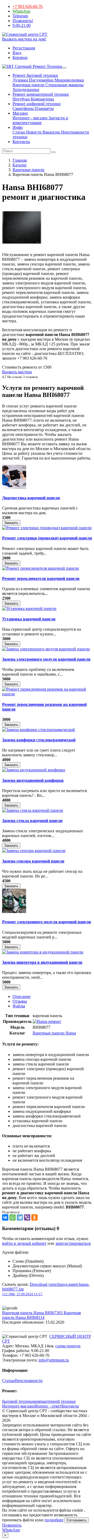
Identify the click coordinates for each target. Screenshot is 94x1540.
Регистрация (24, 48)
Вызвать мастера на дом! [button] (24, 39)
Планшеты (44, 108)
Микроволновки (69, 80)
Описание (22, 996)
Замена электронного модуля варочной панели (46, 659)
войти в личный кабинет (24, 1243)
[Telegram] (20, 1217)
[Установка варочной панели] (29, 608)
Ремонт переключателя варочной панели (40, 578)
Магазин (20, 113)
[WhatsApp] (12, 1217)
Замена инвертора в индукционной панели (42, 962)
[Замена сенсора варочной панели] (34, 850)
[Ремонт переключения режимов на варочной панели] (47, 694)
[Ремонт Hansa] (47, 1021)
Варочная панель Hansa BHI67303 (33, 1312)
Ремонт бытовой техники (35, 75)
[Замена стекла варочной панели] (32, 810)
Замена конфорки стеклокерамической (38, 740)
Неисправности (29, 1380)
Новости (33, 132)
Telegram (20, 16)
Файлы (19, 1006)
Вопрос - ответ (48, 1406)
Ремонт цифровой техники (37, 103)
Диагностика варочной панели (31, 498)
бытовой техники (17, 1401)
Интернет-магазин (18, 1406)
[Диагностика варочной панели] (14, 487)
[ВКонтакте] (5, 1217)
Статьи (19, 132)
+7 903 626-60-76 (28, 6)
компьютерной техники (54, 1401)
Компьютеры (42, 99)
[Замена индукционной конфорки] (33, 770)
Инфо (18, 127)
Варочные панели (28, 85)
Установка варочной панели (28, 619)
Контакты (21, 141)
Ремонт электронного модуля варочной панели (46, 922)
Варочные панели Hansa (54, 1033)
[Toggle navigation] (64, 68)
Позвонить (11, 1525)
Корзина (20, 57)
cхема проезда (67, 1346)
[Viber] (27, 1217)
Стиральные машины (64, 85)
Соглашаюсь (77, 1520)
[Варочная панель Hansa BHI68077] (21, 245)
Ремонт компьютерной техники (41, 94)
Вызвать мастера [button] (17, 372)
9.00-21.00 (22, 25)
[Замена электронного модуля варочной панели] (46, 649)
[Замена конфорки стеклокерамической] (38, 729)
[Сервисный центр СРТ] (24, 34)
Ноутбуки (21, 99)
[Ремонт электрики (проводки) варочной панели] (47, 528)
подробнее (54, 1520)
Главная (20, 160)
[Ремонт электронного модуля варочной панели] (14, 911)
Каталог (20, 165)
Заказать (11, 523)
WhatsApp (21, 11)
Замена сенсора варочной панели (33, 861)
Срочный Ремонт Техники (38, 66)
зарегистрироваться (72, 1243)
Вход (17, 52)
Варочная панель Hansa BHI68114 (41, 1315)
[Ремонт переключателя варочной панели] (40, 568)
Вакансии (51, 132)
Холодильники (26, 89)
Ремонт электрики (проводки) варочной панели (47, 538)
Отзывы (20, 1001)
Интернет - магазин (30, 118)
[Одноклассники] (34, 1217)
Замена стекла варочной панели (32, 820)
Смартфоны (23, 108)
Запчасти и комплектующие (40, 120)
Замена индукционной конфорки (32, 780)
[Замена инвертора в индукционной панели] (42, 952)
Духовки (20, 80)
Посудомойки (41, 80)
